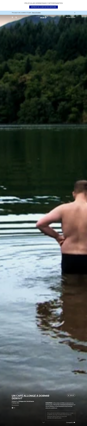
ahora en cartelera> (54, 418)
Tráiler (72, 395)
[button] (12, 17)
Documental (15, 405)
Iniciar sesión (70, 17)
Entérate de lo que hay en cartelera (43, 7)
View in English (36, 12)
